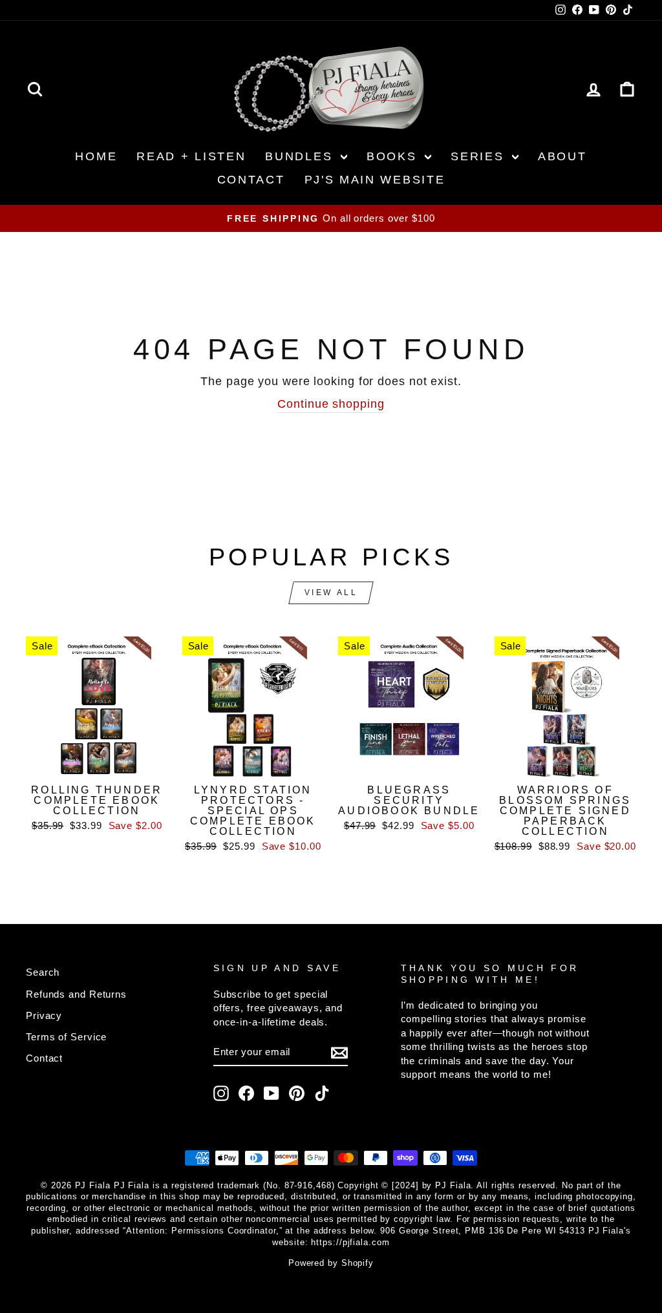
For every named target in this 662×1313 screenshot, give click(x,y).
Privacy (44, 1015)
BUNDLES (301, 156)
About (562, 156)
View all (331, 592)
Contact (251, 179)
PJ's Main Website (374, 179)
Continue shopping (330, 403)
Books (394, 156)
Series (480, 156)
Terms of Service (66, 1036)
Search (42, 972)
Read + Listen (191, 156)
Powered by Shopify (331, 1263)
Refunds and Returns (76, 994)
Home (96, 156)
